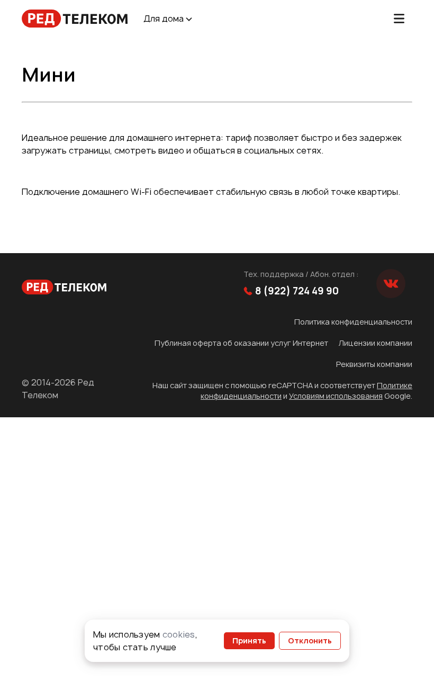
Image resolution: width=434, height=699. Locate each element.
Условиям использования (336, 396)
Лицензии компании (375, 343)
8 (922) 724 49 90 (297, 291)
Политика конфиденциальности (353, 322)
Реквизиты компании (374, 364)
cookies (178, 634)
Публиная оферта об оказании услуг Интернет (241, 343)
